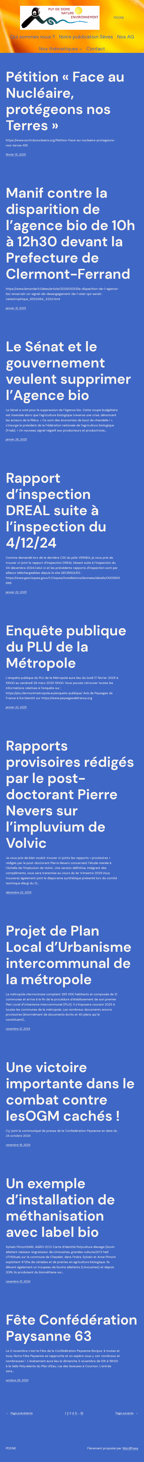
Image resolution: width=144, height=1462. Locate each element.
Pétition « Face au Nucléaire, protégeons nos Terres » (65, 101)
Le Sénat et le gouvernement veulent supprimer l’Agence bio (68, 370)
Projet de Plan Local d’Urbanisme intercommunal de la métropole (69, 955)
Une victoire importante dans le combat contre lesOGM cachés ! (70, 1091)
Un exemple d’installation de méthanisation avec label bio (60, 1207)
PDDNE (119, 18)
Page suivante (127, 1413)
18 (81, 1413)
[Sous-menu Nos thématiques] (80, 48)
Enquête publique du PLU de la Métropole (66, 646)
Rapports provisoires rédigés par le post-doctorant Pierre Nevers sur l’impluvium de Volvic (70, 794)
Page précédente (19, 1413)
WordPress (130, 1448)
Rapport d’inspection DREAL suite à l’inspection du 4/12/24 (56, 510)
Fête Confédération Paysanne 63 (71, 1328)
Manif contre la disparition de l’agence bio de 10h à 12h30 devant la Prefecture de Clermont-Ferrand (70, 233)
